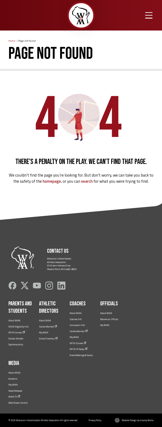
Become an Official (109, 319)
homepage (52, 181)
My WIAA (43, 332)
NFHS (15, 332)
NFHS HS (77, 349)
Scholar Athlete (15, 338)
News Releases (15, 390)
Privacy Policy (95, 420)
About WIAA (14, 320)
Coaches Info (76, 319)
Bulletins (12, 378)
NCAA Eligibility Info (18, 326)
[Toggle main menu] (149, 15)
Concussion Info (77, 325)
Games (46, 326)
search (87, 181)
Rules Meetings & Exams (81, 355)
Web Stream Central (18, 402)
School (47, 338)
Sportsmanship (15, 344)
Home (11, 41)
